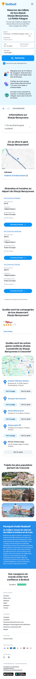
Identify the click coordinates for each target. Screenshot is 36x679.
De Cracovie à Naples (12, 198)
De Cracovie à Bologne (12, 231)
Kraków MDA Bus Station (18, 381)
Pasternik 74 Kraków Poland (15, 175)
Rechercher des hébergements (16, 63)
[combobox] (18, 33)
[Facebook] (9, 657)
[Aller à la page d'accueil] (9, 4)
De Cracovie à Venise (12, 264)
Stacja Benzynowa (16, 411)
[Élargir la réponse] (29, 127)
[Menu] (32, 4)
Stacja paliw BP (14, 425)
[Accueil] (3, 109)
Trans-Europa (7, 331)
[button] (30, 36)
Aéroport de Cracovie (17, 398)
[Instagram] (4, 657)
